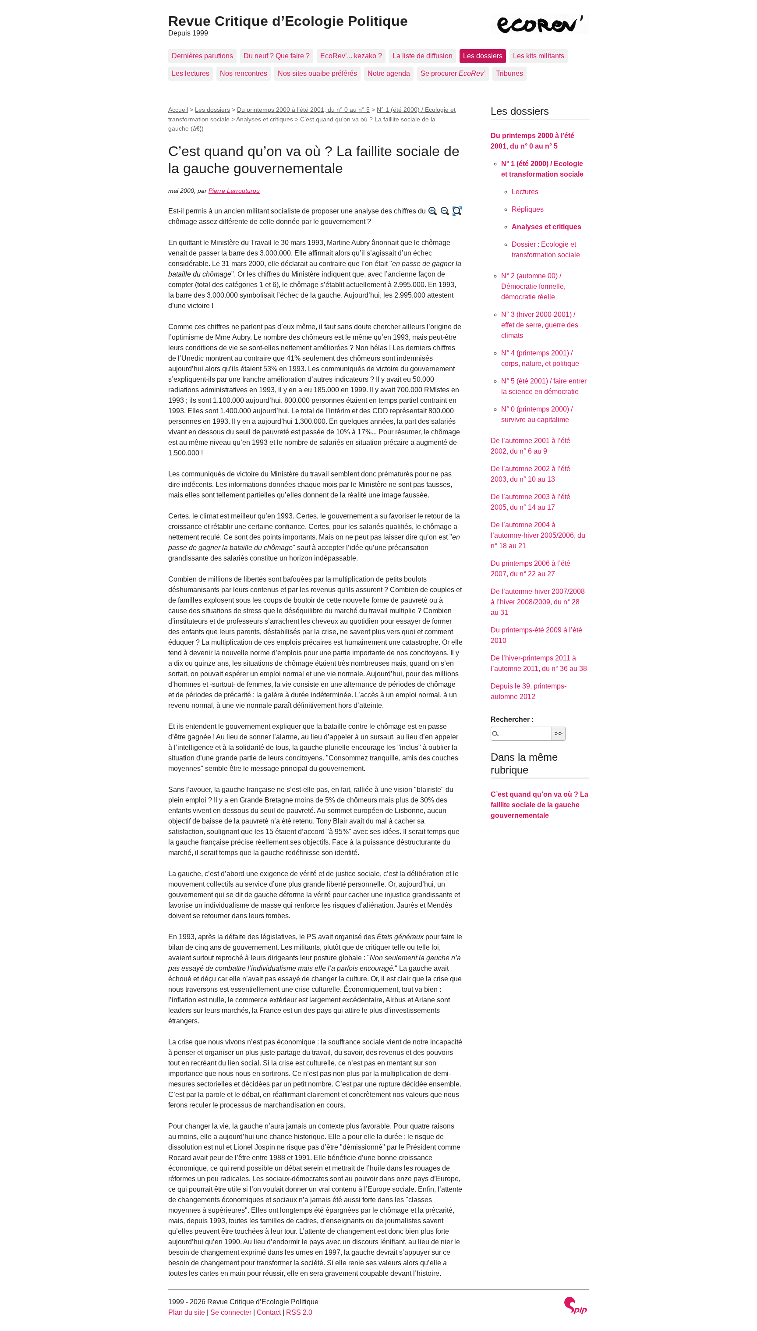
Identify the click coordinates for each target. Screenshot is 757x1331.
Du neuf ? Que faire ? (277, 56)
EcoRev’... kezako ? (351, 56)
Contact (269, 1312)
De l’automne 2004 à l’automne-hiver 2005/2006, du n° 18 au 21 (538, 535)
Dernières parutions (202, 56)
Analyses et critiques (264, 119)
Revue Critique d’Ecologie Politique (288, 21)
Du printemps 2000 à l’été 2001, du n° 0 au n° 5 (303, 109)
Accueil (178, 109)
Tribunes (509, 73)
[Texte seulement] (457, 211)
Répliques (528, 209)
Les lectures (190, 73)
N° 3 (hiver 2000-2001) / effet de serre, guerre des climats (539, 325)
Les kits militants (538, 56)
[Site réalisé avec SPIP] (575, 1307)
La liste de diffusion (423, 56)
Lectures (525, 191)
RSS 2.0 (299, 1312)
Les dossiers (482, 56)
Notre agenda (389, 73)
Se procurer (453, 73)
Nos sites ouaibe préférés (317, 73)
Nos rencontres (243, 73)
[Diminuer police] (445, 211)
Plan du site (186, 1312)
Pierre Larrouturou (234, 190)
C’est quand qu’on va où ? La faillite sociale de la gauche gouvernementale (539, 805)
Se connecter (230, 1312)
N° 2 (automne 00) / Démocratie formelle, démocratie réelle (533, 286)
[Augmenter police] (433, 211)
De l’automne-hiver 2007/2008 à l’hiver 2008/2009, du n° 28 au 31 (538, 602)
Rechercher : (512, 719)
